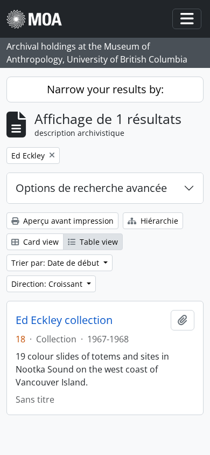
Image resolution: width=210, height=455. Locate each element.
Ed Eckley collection (64, 320)
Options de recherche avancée (91, 188)
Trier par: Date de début (56, 263)
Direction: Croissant (48, 284)
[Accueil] (38, 19)
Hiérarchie (158, 221)
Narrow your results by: (105, 89)
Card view (40, 242)
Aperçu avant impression (67, 221)
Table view (98, 242)
